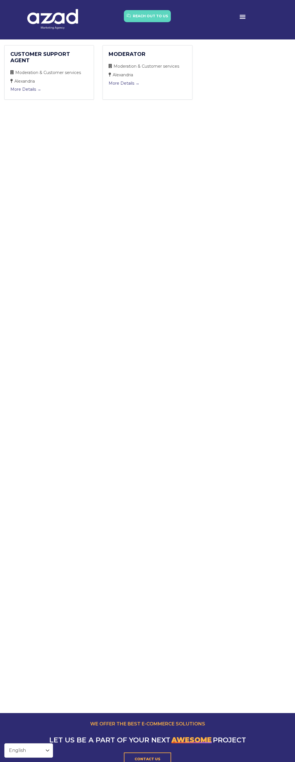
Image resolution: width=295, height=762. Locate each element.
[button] (242, 16)
